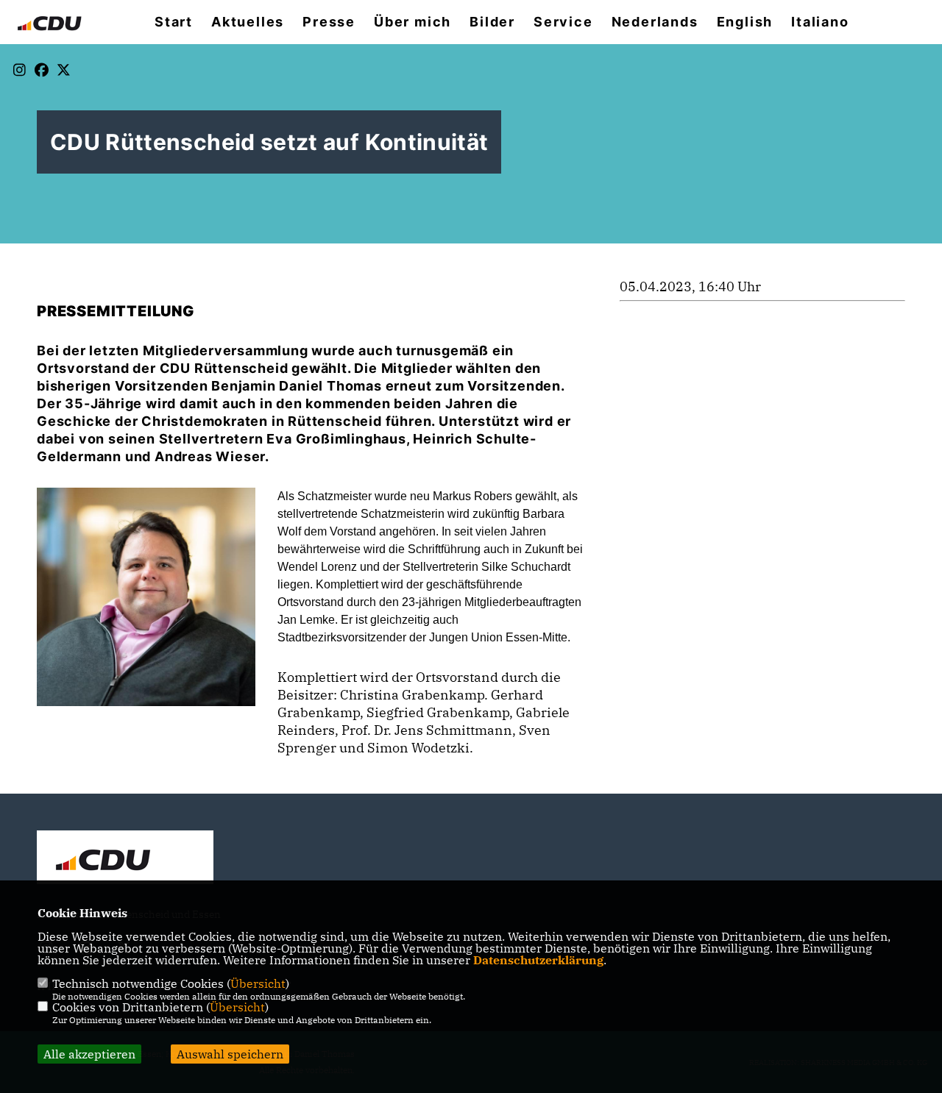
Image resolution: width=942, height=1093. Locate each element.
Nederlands (655, 22)
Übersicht (258, 983)
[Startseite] (125, 859)
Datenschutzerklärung (538, 960)
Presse (328, 22)
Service (563, 22)
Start (174, 22)
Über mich (412, 22)
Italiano (820, 22)
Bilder (492, 22)
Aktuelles (247, 22)
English (745, 22)
